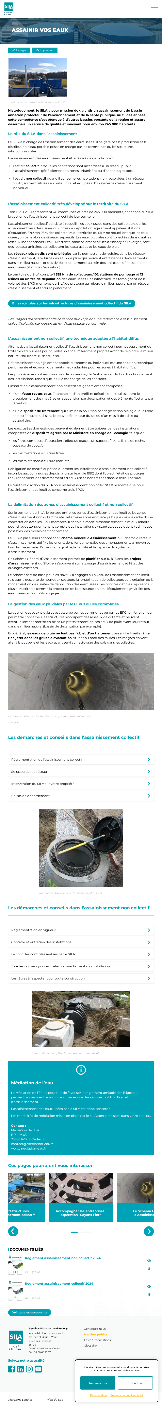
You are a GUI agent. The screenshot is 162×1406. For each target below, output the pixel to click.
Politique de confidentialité (126, 1395)
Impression (46, 50)
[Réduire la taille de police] (142, 8)
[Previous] (13, 1231)
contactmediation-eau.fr (32, 1144)
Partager (21, 50)
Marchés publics (95, 1334)
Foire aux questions (97, 1340)
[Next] (149, 1231)
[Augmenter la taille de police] (128, 8)
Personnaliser (98, 1395)
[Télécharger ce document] (149, 1269)
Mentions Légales (20, 1399)
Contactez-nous (95, 1328)
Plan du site (55, 1399)
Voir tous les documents (29, 1312)
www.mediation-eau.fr (28, 1148)
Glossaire (90, 1345)
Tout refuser (135, 1383)
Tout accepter (98, 1383)
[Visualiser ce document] (149, 1261)
